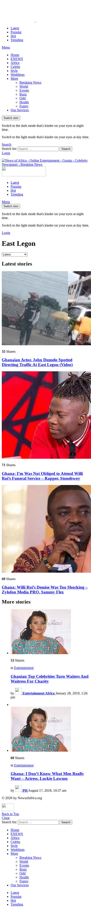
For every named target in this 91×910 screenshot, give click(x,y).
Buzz (23, 94)
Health (24, 102)
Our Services (20, 110)
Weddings (18, 74)
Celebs (15, 67)
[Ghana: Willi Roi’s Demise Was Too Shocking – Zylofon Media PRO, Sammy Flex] (45, 529)
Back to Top (10, 814)
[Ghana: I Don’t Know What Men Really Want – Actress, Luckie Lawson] (50, 729)
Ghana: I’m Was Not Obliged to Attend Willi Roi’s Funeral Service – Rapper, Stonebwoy (42, 476)
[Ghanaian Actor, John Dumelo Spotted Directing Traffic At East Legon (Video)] (45, 308)
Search (65, 148)
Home (15, 55)
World (23, 86)
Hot (13, 36)
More (14, 78)
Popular (16, 32)
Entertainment (24, 668)
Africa (15, 63)
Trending (17, 40)
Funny (23, 106)
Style (14, 71)
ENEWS (17, 59)
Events (24, 90)
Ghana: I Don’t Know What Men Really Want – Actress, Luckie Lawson (47, 776)
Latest (15, 28)
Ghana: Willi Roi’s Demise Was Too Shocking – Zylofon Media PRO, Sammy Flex (45, 589)
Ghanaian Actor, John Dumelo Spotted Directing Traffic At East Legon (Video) (37, 362)
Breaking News (30, 82)
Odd (22, 98)
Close (6, 818)
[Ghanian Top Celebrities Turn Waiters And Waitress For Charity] (50, 632)
